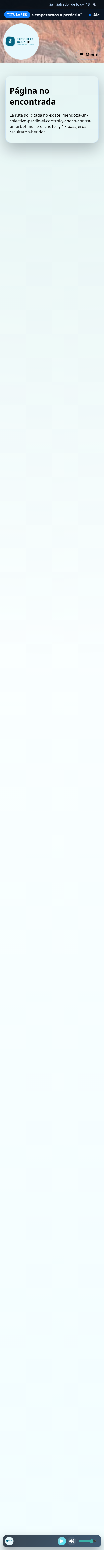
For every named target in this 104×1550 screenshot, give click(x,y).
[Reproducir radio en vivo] (62, 1541)
